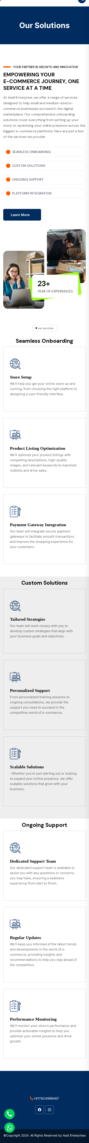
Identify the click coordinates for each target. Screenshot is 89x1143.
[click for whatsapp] (9, 1127)
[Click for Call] (9, 1114)
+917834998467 (46, 1098)
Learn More (20, 215)
